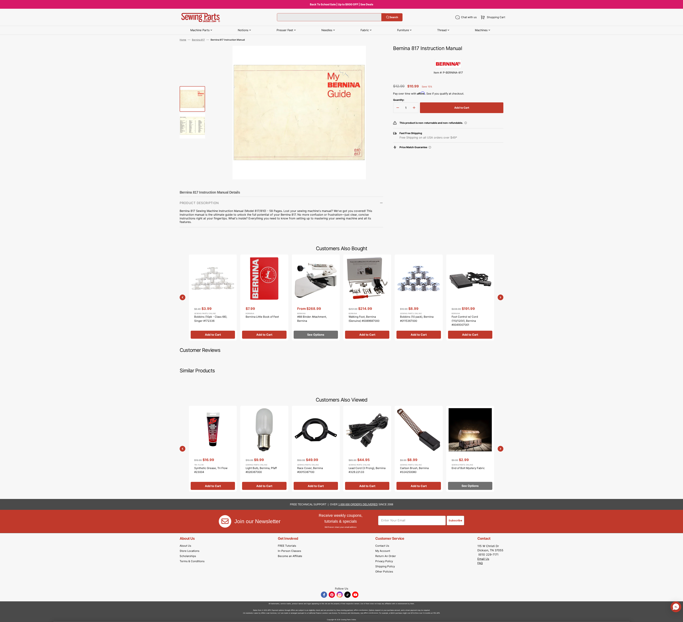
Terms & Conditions (192, 561)
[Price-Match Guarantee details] (430, 147)
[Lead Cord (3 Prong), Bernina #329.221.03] (367, 449)
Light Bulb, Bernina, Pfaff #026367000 (261, 470)
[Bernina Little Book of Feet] (264, 297)
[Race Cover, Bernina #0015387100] (316, 449)
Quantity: (398, 99)
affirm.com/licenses (371, 613)
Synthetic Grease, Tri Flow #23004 (210, 470)
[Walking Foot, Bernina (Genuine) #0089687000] (367, 297)
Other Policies (384, 571)
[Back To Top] (677, 616)
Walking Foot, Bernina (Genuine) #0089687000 (364, 318)
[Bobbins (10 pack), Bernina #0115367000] (419, 297)
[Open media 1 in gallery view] (375, 53)
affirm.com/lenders (361, 610)
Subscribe (455, 520)
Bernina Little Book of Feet (262, 316)
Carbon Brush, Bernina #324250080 (414, 470)
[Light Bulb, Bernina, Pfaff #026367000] (264, 449)
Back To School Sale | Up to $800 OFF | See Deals (341, 4)
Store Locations (189, 551)
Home (183, 39)
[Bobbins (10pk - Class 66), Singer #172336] (213, 297)
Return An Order (385, 556)
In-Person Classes (289, 551)
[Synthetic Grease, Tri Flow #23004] (213, 449)
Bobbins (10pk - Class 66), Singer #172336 (210, 318)
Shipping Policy (385, 566)
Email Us (483, 559)
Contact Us (382, 545)
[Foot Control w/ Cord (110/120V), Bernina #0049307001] (470, 297)
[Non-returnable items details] (465, 123)
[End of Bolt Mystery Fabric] (470, 449)
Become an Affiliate (290, 556)
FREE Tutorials (287, 545)
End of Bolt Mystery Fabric (468, 468)
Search (393, 17)
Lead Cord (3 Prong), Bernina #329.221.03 (367, 470)
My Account (382, 551)
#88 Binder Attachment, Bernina (312, 318)
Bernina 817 (198, 39)
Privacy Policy (384, 561)
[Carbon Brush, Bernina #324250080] (419, 449)
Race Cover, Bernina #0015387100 (310, 470)
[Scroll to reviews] (448, 55)
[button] (492, 17)
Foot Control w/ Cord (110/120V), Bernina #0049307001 (465, 320)
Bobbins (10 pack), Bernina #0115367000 (416, 318)
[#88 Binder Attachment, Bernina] (316, 297)
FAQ (480, 563)
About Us (185, 545)
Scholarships (188, 556)
